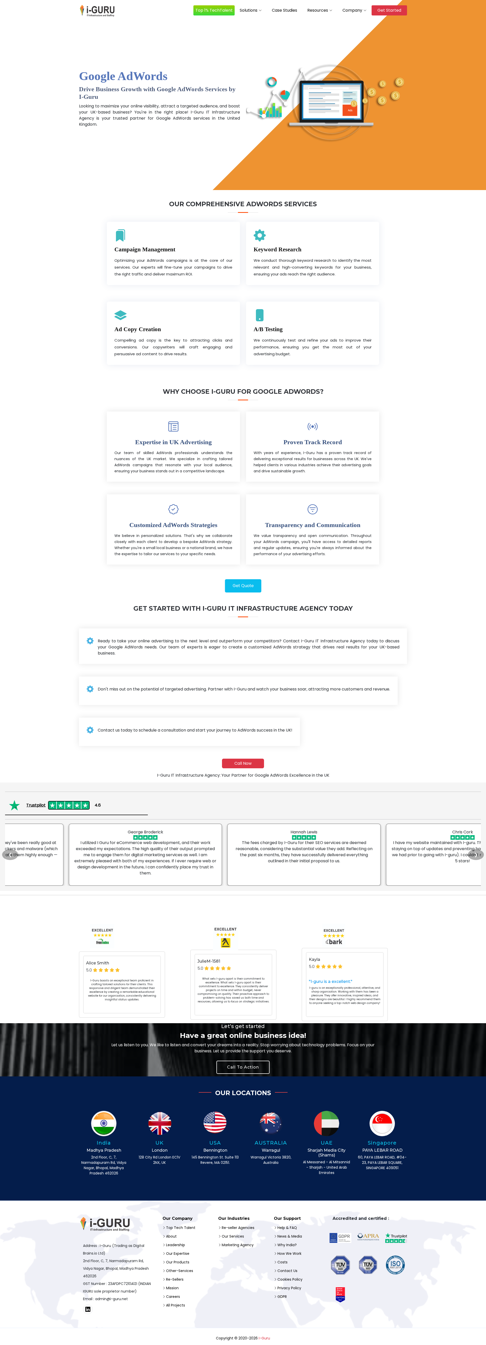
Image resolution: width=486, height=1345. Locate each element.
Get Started (389, 10)
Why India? (287, 1245)
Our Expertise (177, 1253)
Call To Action (243, 1067)
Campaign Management (144, 249)
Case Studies (284, 10)
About (171, 1236)
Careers (173, 1296)
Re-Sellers (175, 1279)
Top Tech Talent (180, 1227)
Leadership (175, 1245)
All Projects (175, 1305)
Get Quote (243, 586)
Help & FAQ (287, 1227)
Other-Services (179, 1271)
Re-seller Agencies (238, 1227)
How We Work (289, 1253)
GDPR (282, 1296)
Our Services (233, 1236)
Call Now (243, 763)
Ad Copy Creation (137, 329)
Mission (172, 1288)
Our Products (177, 1262)
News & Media (289, 1236)
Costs (282, 1262)
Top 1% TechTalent (214, 10)
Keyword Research (277, 249)
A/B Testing (268, 329)
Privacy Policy (289, 1288)
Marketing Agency (238, 1245)
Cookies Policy (289, 1279)
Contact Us (287, 1271)
